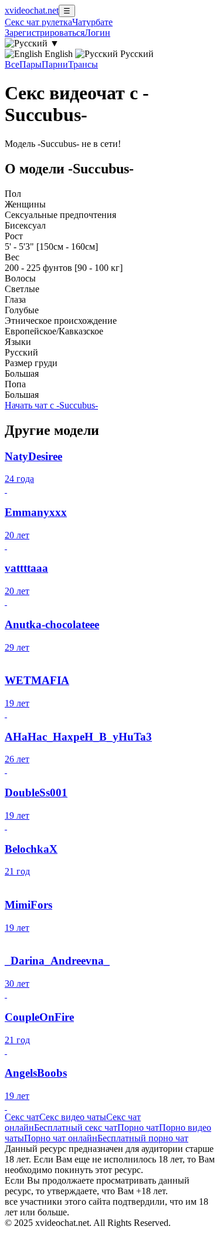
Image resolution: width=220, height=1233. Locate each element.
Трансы (83, 64)
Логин (97, 33)
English (58, 54)
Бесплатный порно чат (142, 1138)
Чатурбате (92, 22)
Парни (55, 64)
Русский (136, 54)
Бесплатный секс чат (75, 1128)
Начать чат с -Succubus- (51, 405)
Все (12, 64)
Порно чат (138, 1128)
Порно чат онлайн (60, 1138)
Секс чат (22, 1117)
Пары (30, 64)
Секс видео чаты (72, 1117)
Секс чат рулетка (38, 22)
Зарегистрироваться (44, 33)
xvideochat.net (32, 10)
